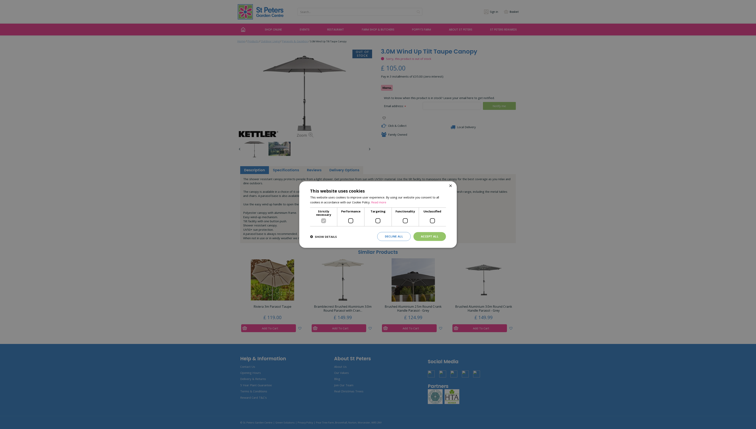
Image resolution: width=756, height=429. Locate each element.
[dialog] (378, 214)
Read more (378, 202)
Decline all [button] (394, 236)
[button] (323, 236)
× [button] (450, 185)
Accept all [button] (429, 236)
